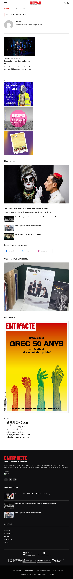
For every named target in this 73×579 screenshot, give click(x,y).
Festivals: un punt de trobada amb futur (18, 62)
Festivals (7, 58)
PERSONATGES (8, 533)
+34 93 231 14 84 (16, 570)
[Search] (68, 3)
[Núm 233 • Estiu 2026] (36, 412)
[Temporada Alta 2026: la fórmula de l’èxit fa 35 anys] (36, 184)
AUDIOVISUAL (8, 539)
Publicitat (51, 574)
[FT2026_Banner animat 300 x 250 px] (18, 130)
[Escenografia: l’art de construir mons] (9, 228)
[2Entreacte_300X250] (18, 154)
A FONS (6, 536)
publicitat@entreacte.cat (44, 570)
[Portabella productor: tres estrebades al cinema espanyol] (9, 219)
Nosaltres (23, 574)
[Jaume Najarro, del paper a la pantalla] (9, 236)
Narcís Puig (20, 21)
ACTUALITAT (7, 530)
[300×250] (18, 105)
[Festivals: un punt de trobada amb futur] (19, 46)
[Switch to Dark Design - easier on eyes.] (64, 3)
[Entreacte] (35, 3)
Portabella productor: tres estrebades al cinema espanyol (35, 217)
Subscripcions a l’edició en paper (38, 574)
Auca (5, 205)
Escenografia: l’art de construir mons (28, 226)
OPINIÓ (6, 542)
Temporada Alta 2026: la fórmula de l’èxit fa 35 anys (26, 209)
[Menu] (5, 3)
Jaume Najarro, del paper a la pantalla (28, 234)
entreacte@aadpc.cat (29, 570)
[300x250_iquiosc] (18, 443)
